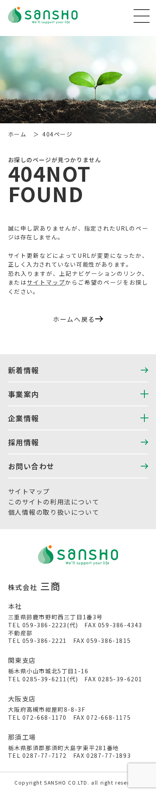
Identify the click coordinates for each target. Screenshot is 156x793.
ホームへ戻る (74, 319)
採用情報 (23, 442)
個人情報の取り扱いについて (54, 512)
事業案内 (23, 394)
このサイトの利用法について (54, 501)
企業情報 (23, 418)
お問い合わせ (31, 466)
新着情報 (23, 370)
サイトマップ (46, 282)
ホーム (17, 134)
